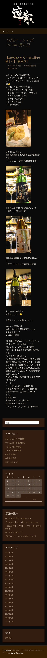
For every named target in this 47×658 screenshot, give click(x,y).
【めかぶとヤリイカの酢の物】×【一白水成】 (23, 59)
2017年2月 (9, 614)
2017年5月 (9, 602)
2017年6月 (9, 599)
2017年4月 (9, 606)
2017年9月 (9, 587)
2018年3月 (9, 564)
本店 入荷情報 (10, 454)
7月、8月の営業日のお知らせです (18, 518)
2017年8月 (9, 591)
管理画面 (8, 638)
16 (13, 488)
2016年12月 (9, 622)
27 (34, 492)
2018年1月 (9, 572)
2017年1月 (9, 618)
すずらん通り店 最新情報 (15, 443)
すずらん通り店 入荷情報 (15, 439)
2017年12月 (9, 575)
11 (23, 485)
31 (18, 496)
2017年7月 (9, 595)
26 (29, 492)
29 (8, 496)
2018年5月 (9, 556)
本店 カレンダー (12, 462)
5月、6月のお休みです (14, 532)
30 (13, 496)
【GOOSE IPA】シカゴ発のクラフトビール (21, 522)
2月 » (34, 499)
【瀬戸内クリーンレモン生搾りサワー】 (21, 536)
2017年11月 (9, 579)
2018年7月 (9, 552)
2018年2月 (9, 568)
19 (29, 488)
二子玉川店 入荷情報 (13, 447)
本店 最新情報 (30, 66)
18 (23, 488)
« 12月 (13, 499)
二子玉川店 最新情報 (13, 450)
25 (23, 492)
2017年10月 (9, 583)
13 (34, 485)
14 (39, 485)
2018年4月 (9, 560)
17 (18, 488)
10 (18, 485)
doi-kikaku (13, 68)
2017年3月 (9, 610)
